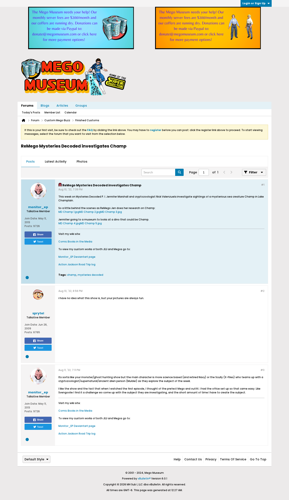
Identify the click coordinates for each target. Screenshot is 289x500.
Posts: (29, 226)
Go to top (258, 459)
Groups (81, 105)
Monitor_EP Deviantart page (76, 257)
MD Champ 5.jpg (91, 223)
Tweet (40, 241)
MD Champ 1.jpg (68, 212)
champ (71, 275)
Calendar (71, 112)
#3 (262, 370)
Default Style (34, 459)
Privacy (210, 459)
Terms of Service (233, 459)
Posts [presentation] (30, 161)
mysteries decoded (90, 275)
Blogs (45, 105)
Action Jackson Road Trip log (76, 264)
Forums (27, 105)
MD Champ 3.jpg (111, 212)
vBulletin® (144, 478)
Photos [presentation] (82, 161)
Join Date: (31, 218)
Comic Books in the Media (75, 241)
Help (177, 459)
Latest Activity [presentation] (55, 161)
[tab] (30, 161)
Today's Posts (31, 112)
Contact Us (193, 459)
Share (40, 234)
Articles (62, 105)
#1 (262, 185)
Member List (52, 112)
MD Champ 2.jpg (89, 212)
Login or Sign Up (254, 3)
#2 (262, 291)
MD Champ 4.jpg (69, 223)
